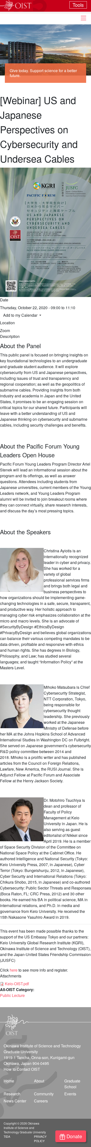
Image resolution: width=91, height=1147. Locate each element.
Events (70, 1094)
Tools (78, 4)
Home (9, 1081)
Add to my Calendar (20, 315)
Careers (41, 1101)
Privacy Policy (40, 1138)
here (13, 970)
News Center (15, 1101)
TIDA (7, 1136)
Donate (74, 1136)
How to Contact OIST (22, 1069)
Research (12, 1094)
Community (44, 1094)
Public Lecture (12, 995)
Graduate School (72, 1084)
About (39, 1081)
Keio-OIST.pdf (17, 983)
